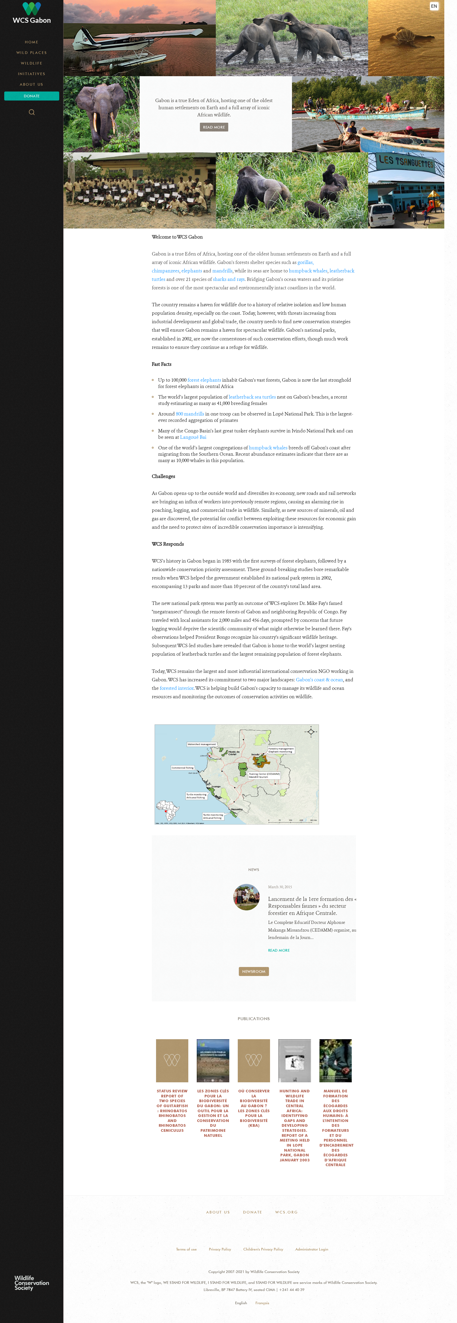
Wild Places (31, 53)
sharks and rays (229, 279)
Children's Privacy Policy (263, 1249)
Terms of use (186, 1249)
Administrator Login (311, 1249)
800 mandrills (190, 414)
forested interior (177, 688)
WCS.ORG (286, 1212)
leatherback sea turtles (252, 397)
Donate (31, 96)
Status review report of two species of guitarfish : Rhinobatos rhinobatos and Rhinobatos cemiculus (172, 1111)
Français (262, 1303)
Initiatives (32, 74)
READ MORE (214, 127)
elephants (191, 271)
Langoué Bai (193, 437)
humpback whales (308, 271)
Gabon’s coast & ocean (319, 680)
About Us (32, 84)
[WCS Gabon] (31, 8)
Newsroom (253, 971)
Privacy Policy (220, 1249)
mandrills (222, 271)
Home (32, 42)
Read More (279, 950)
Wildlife (31, 63)
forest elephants (204, 380)
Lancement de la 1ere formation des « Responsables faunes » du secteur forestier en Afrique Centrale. (312, 906)
